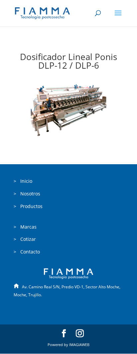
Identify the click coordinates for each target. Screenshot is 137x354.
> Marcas (25, 227)
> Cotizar (25, 239)
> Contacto (27, 251)
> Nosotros (27, 193)
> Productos (28, 206)
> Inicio (23, 181)
